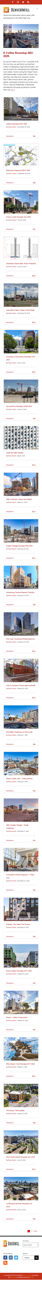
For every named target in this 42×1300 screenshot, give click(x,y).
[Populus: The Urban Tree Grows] (21, 909)
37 (35, 1076)
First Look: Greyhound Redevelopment (20, 639)
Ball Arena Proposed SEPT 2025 (18, 170)
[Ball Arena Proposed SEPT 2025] (21, 155)
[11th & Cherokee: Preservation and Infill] (21, 670)
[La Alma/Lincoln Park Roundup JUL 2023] (21, 1188)
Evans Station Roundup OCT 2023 (19, 971)
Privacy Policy (27, 1275)
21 (35, 372)
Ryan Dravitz (12, 456)
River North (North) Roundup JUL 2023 (20, 1157)
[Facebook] (5, 1258)
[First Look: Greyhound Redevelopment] (21, 624)
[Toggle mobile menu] (37, 9)
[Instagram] (11, 1258)
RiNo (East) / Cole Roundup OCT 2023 (20, 1064)
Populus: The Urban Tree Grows (18, 924)
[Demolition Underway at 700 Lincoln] (21, 717)
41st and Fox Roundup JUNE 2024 (19, 406)
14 (35, 511)
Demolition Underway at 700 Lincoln (19, 732)
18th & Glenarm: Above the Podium (19, 499)
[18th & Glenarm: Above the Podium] (21, 484)
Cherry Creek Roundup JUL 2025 (18, 217)
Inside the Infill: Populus (14, 453)
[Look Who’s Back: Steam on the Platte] (21, 295)
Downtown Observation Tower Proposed (21, 263)
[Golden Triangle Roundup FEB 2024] (21, 531)
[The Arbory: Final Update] (21, 1095)
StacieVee (13, 1277)
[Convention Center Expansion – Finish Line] (21, 859)
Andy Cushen (12, 127)
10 (35, 558)
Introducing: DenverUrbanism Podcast (20, 592)
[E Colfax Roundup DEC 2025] (21, 36)
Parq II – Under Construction (16, 1017)
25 (35, 276)
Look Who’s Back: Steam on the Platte (20, 310)
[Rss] (5, 1263)
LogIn (32, 1277)
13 (35, 1169)
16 (35, 322)
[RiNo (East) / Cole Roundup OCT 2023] (21, 1049)
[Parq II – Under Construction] (21, 1002)
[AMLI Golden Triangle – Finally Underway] (21, 810)
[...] (13, 90)
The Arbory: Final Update (15, 1110)
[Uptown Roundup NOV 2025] (21, 109)
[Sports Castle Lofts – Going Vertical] (21, 763)
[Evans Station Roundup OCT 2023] (21, 956)
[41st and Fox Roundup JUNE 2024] (21, 391)
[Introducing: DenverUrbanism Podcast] (21, 577)
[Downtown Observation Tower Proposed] (21, 248)
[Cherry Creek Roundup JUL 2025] (21, 202)
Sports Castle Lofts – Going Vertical (19, 778)
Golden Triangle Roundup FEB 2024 (19, 546)
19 (35, 698)
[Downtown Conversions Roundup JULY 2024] (21, 341)
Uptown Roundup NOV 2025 (16, 124)
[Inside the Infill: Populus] (21, 437)
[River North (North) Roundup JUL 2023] (21, 1142)
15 (35, 465)
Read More (9, 136)
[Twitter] (16, 1258)
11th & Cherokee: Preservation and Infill (20, 685)
